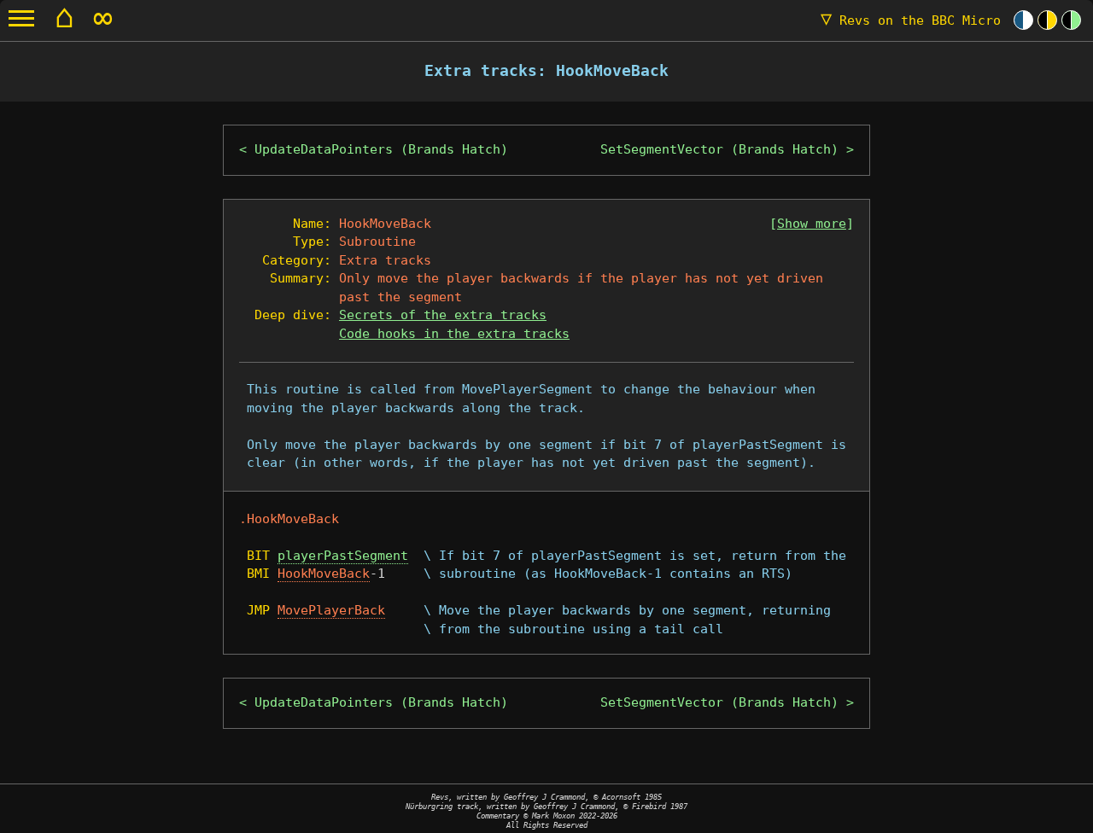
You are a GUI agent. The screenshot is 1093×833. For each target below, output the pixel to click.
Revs (911, 20)
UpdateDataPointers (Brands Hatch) (381, 149)
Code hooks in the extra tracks (454, 333)
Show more (811, 223)
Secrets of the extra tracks (442, 315)
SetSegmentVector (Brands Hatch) (719, 149)
